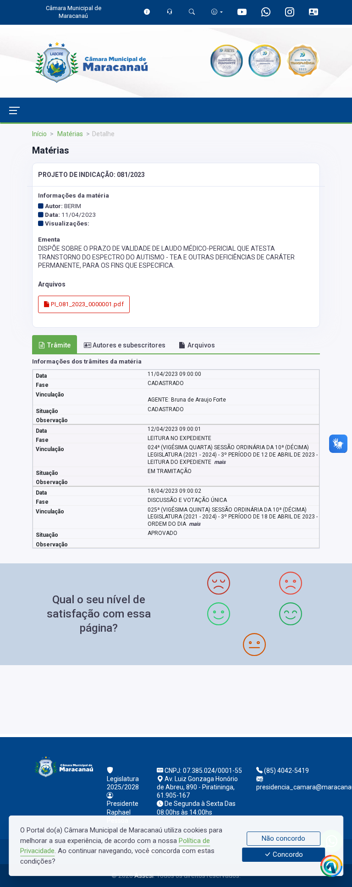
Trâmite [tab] (59, 345)
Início (39, 134)
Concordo (287, 855)
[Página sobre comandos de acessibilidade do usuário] (217, 11)
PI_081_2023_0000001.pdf (87, 304)
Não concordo (283, 838)
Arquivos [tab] (201, 345)
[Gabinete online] (313, 13)
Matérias (69, 134)
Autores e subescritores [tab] (129, 345)
